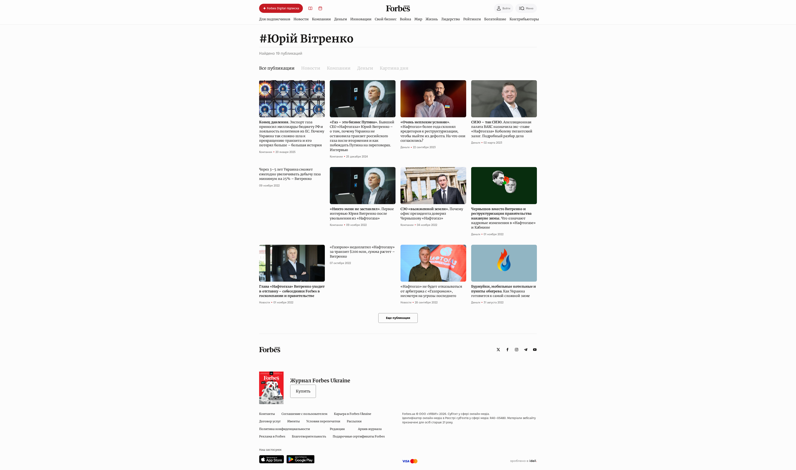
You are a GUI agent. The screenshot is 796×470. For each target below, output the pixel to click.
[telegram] (525, 349)
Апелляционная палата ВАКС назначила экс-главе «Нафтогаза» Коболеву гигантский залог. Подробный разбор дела (501, 129)
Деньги (340, 19)
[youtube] (534, 349)
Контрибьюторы (524, 19)
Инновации (360, 19)
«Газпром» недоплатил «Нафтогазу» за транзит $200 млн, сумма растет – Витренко (362, 251)
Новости (301, 19)
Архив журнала (370, 429)
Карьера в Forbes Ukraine (352, 414)
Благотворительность (309, 436)
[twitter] (498, 349)
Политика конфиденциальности (284, 429)
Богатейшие (495, 19)
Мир (418, 19)
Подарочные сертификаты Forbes (359, 436)
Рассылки (354, 421)
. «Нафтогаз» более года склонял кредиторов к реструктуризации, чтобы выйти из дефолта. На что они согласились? (432, 131)
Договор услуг (270, 421)
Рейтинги (472, 19)
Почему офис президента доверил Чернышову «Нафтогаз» (431, 213)
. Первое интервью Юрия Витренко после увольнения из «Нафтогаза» (362, 213)
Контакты (267, 414)
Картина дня (394, 68)
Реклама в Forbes (272, 436)
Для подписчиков (274, 19)
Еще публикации (398, 318)
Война (405, 19)
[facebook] (507, 349)
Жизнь (432, 19)
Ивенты (293, 421)
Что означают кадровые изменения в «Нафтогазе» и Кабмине (503, 218)
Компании (321, 19)
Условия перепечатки (323, 421)
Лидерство (450, 19)
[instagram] (516, 349)
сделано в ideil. (523, 461)
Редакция (337, 429)
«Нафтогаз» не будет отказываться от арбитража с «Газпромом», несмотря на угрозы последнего (431, 291)
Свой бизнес (386, 19)
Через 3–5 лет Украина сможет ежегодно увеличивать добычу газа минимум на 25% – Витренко (290, 174)
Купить (303, 391)
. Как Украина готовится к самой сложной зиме (503, 291)
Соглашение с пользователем (304, 414)
